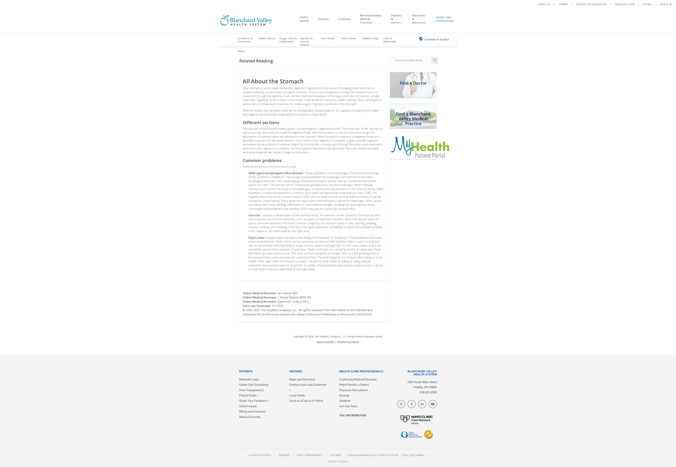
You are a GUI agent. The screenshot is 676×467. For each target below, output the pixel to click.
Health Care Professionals (445, 19)
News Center (349, 38)
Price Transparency (251, 390)
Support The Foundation (591, 4)
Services (323, 19)
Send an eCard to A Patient (306, 400)
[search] (411, 59)
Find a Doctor (304, 19)
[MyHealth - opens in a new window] (421, 146)
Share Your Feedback (254, 400)
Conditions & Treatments (245, 40)
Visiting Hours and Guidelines (308, 387)
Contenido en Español (436, 39)
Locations (344, 19)
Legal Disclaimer (413, 455)
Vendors (284, 455)
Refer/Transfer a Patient (354, 384)
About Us (544, 4)
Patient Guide (249, 395)
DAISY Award (247, 406)
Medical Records (249, 417)
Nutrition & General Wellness (306, 41)
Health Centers (266, 38)
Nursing (344, 395)
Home (241, 51)
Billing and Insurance (252, 411)
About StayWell (325, 341)
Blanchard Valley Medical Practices (370, 19)
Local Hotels (297, 395)
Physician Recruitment (353, 390)
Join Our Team (348, 406)
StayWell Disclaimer (348, 341)
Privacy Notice (338, 461)
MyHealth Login (249, 379)
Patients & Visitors (396, 19)
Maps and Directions (302, 379)
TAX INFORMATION (353, 415)
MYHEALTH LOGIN (625, 4)
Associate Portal (260, 455)
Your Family (327, 38)
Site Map (335, 455)
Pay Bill (647, 4)
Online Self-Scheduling (253, 384)
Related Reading (256, 61)
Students (344, 400)
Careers (563, 4)
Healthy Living (370, 38)
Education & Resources (419, 19)
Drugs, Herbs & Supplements (288, 40)
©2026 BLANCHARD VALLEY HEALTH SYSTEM (373, 455)
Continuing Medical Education (358, 379)
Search (664, 4)
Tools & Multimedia (389, 40)
